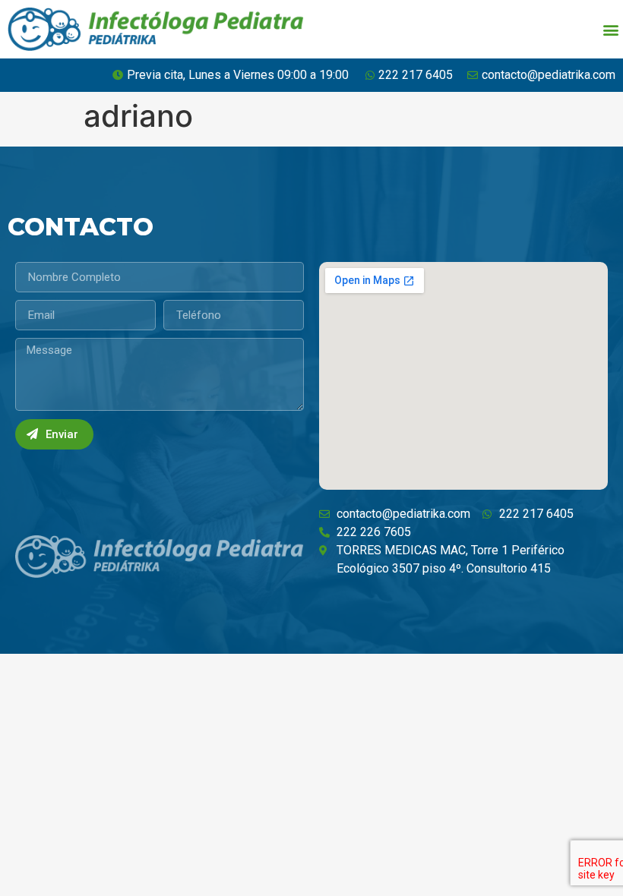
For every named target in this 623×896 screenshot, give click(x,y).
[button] (610, 29)
